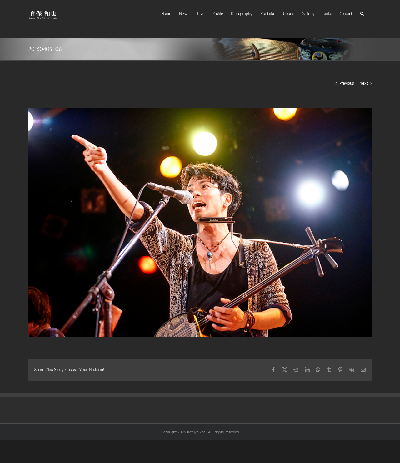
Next (363, 83)
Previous (346, 83)
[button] (362, 13)
